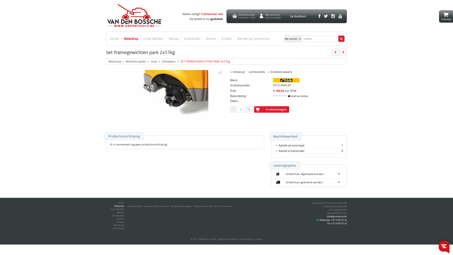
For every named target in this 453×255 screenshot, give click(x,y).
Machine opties (136, 61)
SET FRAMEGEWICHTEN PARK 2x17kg (205, 61)
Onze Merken (153, 38)
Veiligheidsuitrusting (202, 206)
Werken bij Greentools (253, 38)
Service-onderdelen (223, 206)
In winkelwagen (276, 109)
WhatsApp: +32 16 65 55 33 (333, 220)
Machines (148, 206)
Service (211, 38)
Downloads (192, 38)
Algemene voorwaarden (227, 239)
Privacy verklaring (246, 239)
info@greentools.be (337, 216)
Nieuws (173, 38)
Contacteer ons (212, 14)
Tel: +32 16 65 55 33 (337, 223)
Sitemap (259, 239)
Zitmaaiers (169, 61)
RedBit (213, 239)
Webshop (131, 38)
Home (114, 38)
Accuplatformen (135, 206)
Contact (226, 38)
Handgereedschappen (181, 206)
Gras (154, 61)
